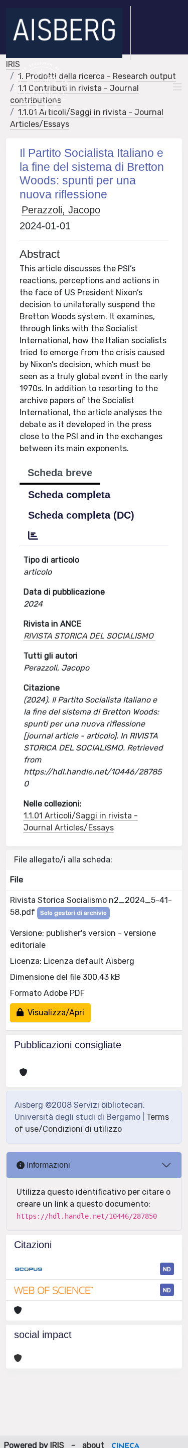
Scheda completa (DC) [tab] (81, 515)
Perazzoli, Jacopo (61, 209)
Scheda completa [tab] (69, 494)
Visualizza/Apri (54, 1012)
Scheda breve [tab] (60, 472)
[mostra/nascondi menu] (177, 87)
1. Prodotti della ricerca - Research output (97, 76)
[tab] (33, 535)
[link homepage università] (41, 87)
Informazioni (47, 1165)
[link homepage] (68, 33)
